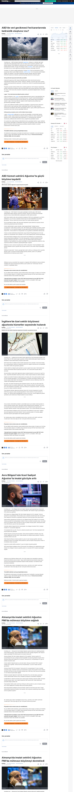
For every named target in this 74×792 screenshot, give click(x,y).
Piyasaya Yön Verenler (56, 107)
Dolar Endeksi (53, 34)
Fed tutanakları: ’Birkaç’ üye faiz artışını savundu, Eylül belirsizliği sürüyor (60, 88)
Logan (16, 80)
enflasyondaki (10, 105)
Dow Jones (52, 27)
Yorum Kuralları (4, 301)
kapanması (25, 46)
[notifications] (69, 1)
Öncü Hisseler (54, 131)
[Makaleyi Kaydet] (40, 18)
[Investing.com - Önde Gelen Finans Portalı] (6, 1)
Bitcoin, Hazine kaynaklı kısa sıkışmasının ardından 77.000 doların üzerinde (60, 98)
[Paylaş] (38, 18)
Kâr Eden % (56, 110)
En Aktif (52, 110)
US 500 (52, 29)
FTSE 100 (52, 32)
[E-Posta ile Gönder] (22, 139)
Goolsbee (30, 51)
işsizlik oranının (27, 56)
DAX (51, 25)
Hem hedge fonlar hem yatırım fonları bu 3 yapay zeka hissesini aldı (60, 93)
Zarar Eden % (62, 110)
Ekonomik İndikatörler (18, 17)
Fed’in (28, 54)
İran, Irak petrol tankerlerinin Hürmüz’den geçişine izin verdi (59, 83)
